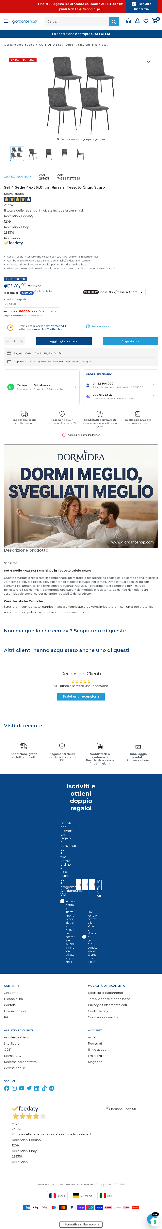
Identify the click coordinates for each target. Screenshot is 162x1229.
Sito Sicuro (12, 1043)
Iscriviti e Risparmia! (143, 6)
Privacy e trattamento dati (107, 1005)
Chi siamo (11, 993)
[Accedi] (137, 21)
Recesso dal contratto (20, 1062)
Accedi (93, 1037)
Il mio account (98, 1049)
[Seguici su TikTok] (44, 1089)
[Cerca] (114, 21)
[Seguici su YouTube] (21, 1089)
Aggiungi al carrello (64, 341)
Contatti (10, 1005)
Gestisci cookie (15, 1068)
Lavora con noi (15, 1011)
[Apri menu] (6, 22)
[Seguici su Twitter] (29, 1089)
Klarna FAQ (12, 1056)
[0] (154, 21)
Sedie (31, 44)
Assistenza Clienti (16, 1037)
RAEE (8, 1017)
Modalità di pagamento (105, 993)
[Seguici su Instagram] (14, 1089)
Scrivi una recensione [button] (81, 696)
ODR (7, 1049)
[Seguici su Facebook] (6, 1089)
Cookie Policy (98, 1011)
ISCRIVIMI (99, 885)
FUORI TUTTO (47, 44)
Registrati (95, 1043)
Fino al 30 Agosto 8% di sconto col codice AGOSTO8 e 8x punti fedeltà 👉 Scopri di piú (80, 6)
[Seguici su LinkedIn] (37, 1089)
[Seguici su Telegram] (52, 1089)
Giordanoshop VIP (34, 315)
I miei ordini (96, 1056)
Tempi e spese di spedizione (109, 999)
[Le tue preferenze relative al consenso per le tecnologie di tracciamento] (155, 1222)
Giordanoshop (17, 177)
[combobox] (90, 884)
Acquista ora (130, 341)
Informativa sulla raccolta (81, 1224)
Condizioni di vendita (103, 1017)
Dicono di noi (14, 999)
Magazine (95, 1062)
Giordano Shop (14, 44)
